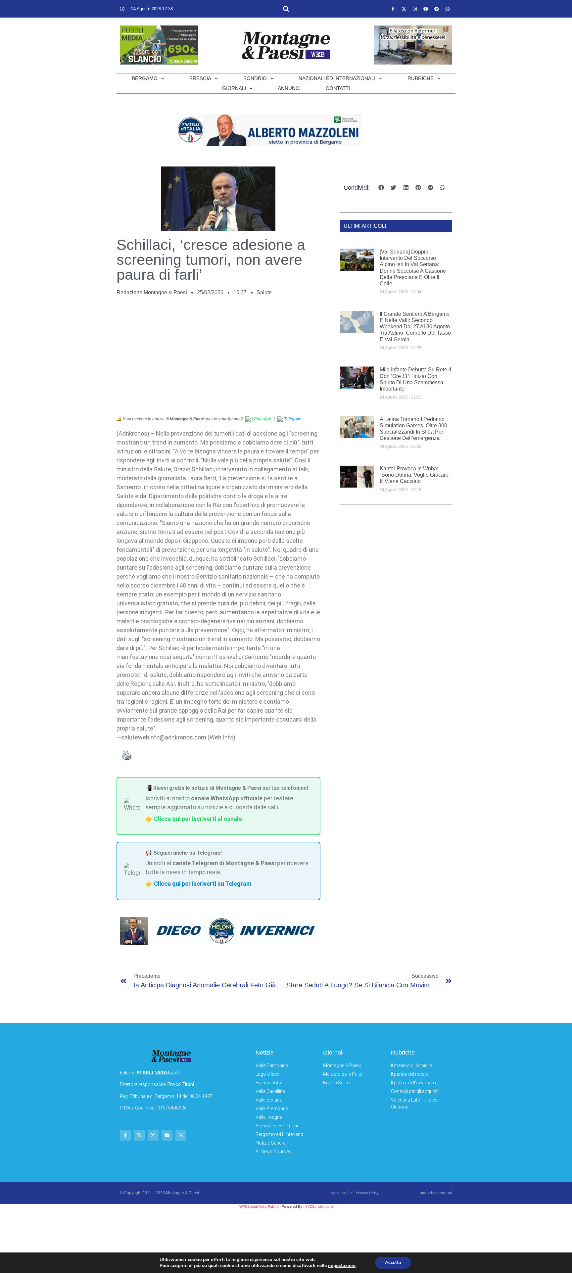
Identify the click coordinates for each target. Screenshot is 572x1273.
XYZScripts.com (319, 1206)
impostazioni (342, 1266)
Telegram (293, 418)
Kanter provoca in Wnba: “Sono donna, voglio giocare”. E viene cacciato (416, 475)
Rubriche (420, 78)
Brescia (200, 78)
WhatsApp (261, 418)
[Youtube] (425, 9)
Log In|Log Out (341, 1193)
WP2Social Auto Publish (260, 1206)
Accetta (393, 1262)
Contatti (338, 88)
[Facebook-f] (393, 9)
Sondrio (255, 78)
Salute (264, 292)
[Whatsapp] (447, 9)
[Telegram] (436, 9)
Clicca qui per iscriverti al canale (198, 818)
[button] (285, 8)
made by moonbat (436, 1193)
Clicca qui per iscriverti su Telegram (202, 883)
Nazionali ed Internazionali (337, 78)
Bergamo (145, 78)
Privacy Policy (367, 1193)
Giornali (234, 88)
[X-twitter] (403, 9)
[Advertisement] (218, 359)
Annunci (289, 88)
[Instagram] (414, 9)
